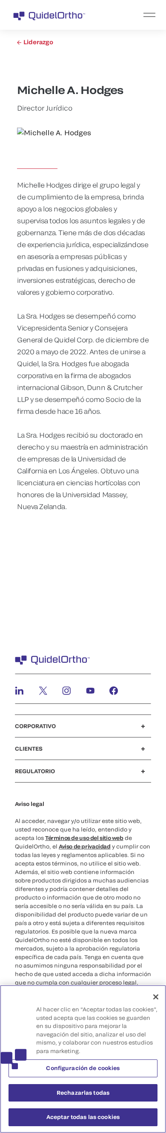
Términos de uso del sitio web (84, 837)
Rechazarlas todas (83, 1092)
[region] (83, 1059)
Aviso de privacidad (85, 846)
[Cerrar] (155, 997)
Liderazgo (37, 42)
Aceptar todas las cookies (83, 1116)
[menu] (135, 15)
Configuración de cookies (83, 1068)
